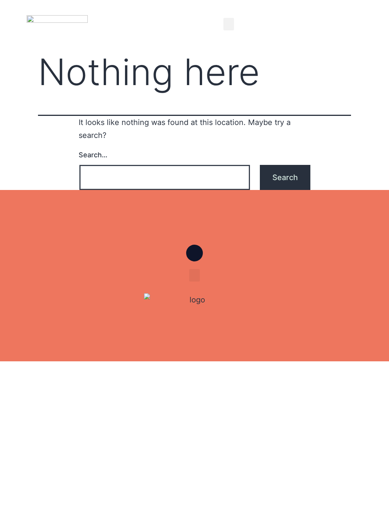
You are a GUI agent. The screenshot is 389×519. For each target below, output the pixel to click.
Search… (93, 155)
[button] (228, 24)
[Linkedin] (194, 253)
